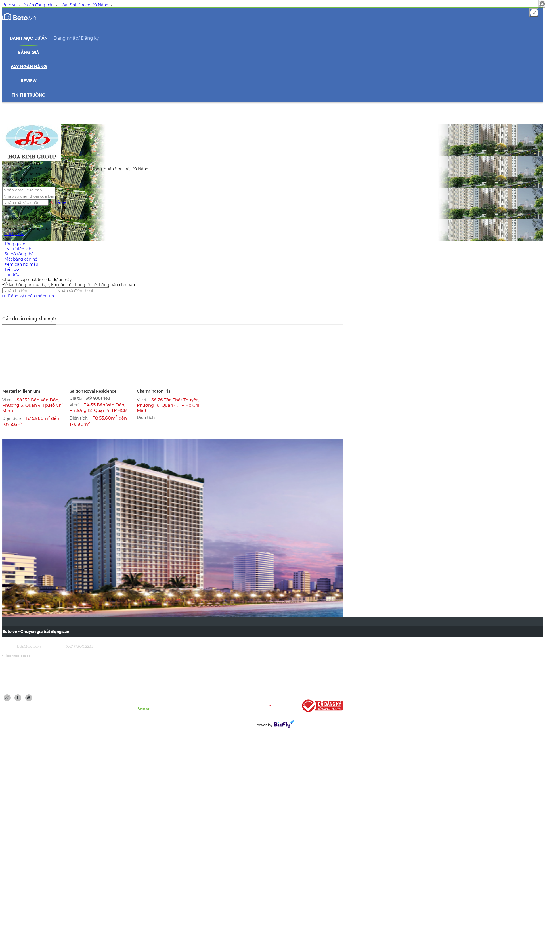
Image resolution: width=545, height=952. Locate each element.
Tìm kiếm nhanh (16, 655)
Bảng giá (28, 53)
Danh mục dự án (29, 38)
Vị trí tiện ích (16, 248)
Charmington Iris (153, 391)
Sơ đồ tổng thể (17, 254)
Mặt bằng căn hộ (19, 259)
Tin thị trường (28, 95)
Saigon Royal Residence (93, 391)
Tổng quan (13, 243)
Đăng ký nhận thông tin (28, 296)
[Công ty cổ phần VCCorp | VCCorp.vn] (274, 706)
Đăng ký (90, 38)
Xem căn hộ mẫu (20, 264)
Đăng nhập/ (67, 38)
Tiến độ (10, 269)
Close (533, 12)
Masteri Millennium (21, 391)
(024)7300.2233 (80, 646)
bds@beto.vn (29, 646)
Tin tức (12, 274)
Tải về (60, 202)
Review (29, 81)
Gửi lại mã (14, 233)
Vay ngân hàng (29, 67)
